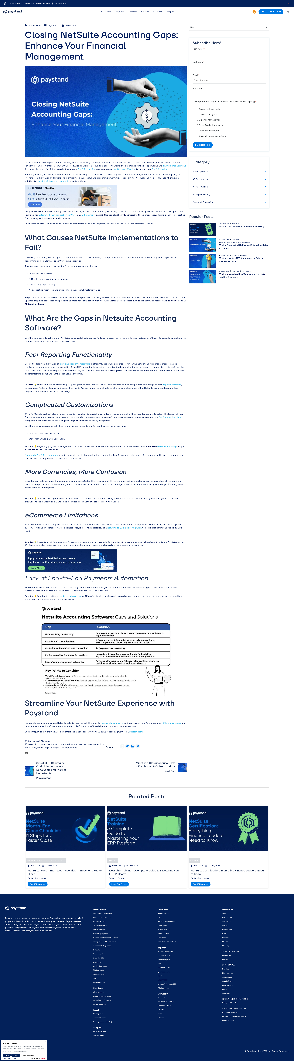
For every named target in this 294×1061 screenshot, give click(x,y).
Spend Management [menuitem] (165, 952)
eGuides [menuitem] (225, 926)
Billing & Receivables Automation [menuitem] (105, 942)
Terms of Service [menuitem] (99, 1018)
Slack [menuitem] (160, 964)
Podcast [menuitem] (225, 938)
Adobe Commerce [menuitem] (100, 966)
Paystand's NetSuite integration (41, 455)
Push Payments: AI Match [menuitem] (167, 942)
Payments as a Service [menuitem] (166, 1002)
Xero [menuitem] (95, 978)
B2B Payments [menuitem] (163, 913)
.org (288, 3)
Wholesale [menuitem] (226, 993)
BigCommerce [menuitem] (98, 970)
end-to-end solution (70, 596)
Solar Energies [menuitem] (227, 985)
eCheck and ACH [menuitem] (164, 930)
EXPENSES (29, 3)
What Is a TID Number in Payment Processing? (242, 226)
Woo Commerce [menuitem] (99, 974)
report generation (172, 384)
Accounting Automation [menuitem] (102, 996)
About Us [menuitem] (161, 998)
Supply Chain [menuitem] (227, 981)
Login (288, 12)
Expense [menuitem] (162, 947)
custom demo (136, 731)
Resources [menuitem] (227, 909)
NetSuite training (87, 169)
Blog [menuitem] (224, 913)
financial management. (174, 165)
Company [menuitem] (163, 993)
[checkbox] (229, 122)
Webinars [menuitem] (225, 942)
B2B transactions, (172, 723)
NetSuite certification (125, 169)
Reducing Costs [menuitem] (228, 1020)
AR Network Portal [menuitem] (100, 926)
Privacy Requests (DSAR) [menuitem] (102, 1022)
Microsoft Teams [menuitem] (164, 968)
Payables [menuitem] (98, 988)
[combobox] (229, 27)
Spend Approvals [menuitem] (99, 1004)
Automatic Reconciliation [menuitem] (102, 913)
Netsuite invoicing (166, 446)
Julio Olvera (35, 866)
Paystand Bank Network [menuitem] (167, 921)
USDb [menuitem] (160, 917)
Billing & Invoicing (201, 194)
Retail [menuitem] (224, 989)
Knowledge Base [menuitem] (99, 1031)
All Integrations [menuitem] (99, 982)
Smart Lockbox (246, 271)
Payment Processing (203, 202)
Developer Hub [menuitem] (98, 1035)
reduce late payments (112, 723)
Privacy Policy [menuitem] (98, 1014)
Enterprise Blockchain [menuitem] (230, 1003)
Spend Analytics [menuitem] (164, 960)
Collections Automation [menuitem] (102, 917)
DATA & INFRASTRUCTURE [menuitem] (235, 999)
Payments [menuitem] (163, 909)
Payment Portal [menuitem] (99, 921)
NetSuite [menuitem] (96, 950)
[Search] (266, 27)
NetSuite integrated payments (53, 181)
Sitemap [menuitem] (161, 1018)
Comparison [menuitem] (226, 955)
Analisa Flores (224, 271)
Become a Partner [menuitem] (164, 1006)
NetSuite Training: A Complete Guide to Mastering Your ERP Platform (144, 872)
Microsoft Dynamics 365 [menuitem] (167, 984)
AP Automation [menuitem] (98, 992)
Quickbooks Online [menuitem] (164, 972)
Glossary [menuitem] (225, 946)
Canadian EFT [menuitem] (163, 938)
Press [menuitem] (160, 1014)
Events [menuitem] (224, 934)
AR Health (244, 255)
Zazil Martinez (35, 25)
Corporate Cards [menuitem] (164, 956)
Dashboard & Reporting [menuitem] (102, 946)
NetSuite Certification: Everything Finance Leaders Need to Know (227, 872)
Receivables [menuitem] (99, 909)
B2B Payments (200, 171)
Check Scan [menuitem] (162, 926)
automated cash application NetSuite (57, 215)
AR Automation (200, 186)
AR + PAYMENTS (16, 3)
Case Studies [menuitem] (227, 917)
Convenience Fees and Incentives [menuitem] (105, 938)
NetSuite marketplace (170, 417)
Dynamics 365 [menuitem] (98, 958)
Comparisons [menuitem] (227, 930)
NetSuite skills (159, 169)
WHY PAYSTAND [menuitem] (230, 951)
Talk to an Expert (271, 12)
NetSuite (31, 860)
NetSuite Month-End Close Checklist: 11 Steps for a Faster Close (65, 872)
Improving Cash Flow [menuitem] (229, 1012)
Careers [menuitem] (161, 1010)
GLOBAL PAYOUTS (43, 3)
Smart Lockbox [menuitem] (163, 934)
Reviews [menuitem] (225, 959)
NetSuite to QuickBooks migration (124, 527)
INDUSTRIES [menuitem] (228, 965)
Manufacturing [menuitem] (227, 973)
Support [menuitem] (97, 1027)
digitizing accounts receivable (75, 363)
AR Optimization (201, 179)
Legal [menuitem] (96, 1010)
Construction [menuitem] (227, 977)
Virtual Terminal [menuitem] (99, 930)
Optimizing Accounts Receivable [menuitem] (234, 1016)
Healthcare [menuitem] (226, 969)
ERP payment (88, 215)
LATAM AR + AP (60, 3)
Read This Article (37, 884)
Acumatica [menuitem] (97, 962)
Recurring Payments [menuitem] (100, 934)
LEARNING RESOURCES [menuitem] (234, 1008)
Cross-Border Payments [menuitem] (102, 1000)
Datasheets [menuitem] (226, 921)
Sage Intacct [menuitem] (98, 954)
